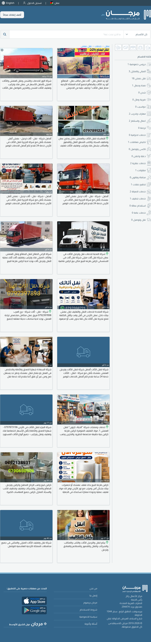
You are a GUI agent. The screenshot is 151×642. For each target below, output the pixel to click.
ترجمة (142, 127)
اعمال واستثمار (137, 120)
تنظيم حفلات (138, 184)
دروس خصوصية (137, 64)
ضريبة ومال (139, 99)
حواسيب (140, 106)
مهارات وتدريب (137, 113)
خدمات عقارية (138, 163)
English (10, 3)
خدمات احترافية (137, 135)
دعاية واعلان (139, 156)
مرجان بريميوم (90, 602)
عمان (57, 3)
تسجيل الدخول (34, 3)
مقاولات (140, 170)
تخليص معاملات (137, 142)
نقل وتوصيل (138, 219)
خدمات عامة (139, 212)
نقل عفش (139, 78)
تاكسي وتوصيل (137, 149)
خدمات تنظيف (138, 198)
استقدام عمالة (137, 205)
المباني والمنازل (137, 71)
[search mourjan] (5, 34)
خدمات (98, 46)
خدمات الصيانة (138, 191)
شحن (142, 92)
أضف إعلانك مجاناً (12, 14)
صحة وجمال (139, 85)
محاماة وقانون (138, 177)
